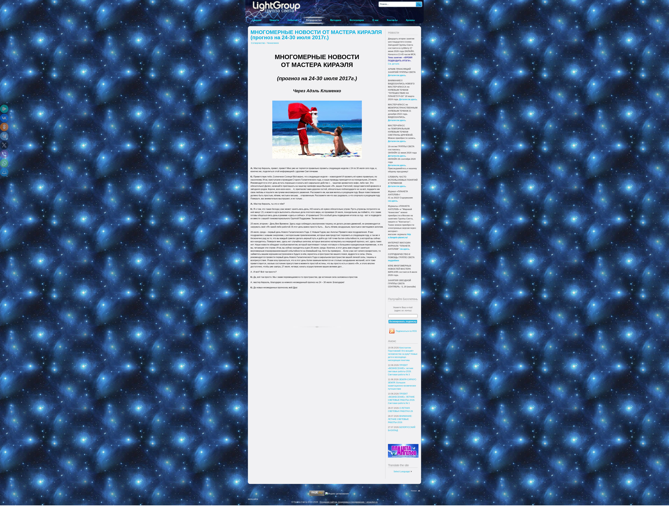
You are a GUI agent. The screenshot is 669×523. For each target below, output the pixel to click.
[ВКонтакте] (4, 118)
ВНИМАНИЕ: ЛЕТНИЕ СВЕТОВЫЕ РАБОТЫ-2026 (400, 419)
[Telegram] (4, 136)
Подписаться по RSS (406, 331)
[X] (4, 145)
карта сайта (253, 499)
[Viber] (4, 154)
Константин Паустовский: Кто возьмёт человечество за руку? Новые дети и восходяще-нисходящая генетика (402, 354)
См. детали (393, 64)
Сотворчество (258, 43)
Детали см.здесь (397, 75)
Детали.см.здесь (397, 156)
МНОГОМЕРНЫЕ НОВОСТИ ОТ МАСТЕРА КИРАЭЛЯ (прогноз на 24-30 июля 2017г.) (316, 34)
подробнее (393, 260)
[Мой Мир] (4, 172)
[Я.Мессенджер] (4, 109)
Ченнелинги (273, 43)
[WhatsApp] (4, 163)
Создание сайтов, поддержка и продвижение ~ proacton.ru (349, 502)
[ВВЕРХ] (416, 491)
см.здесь (392, 201)
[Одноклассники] (4, 127)
